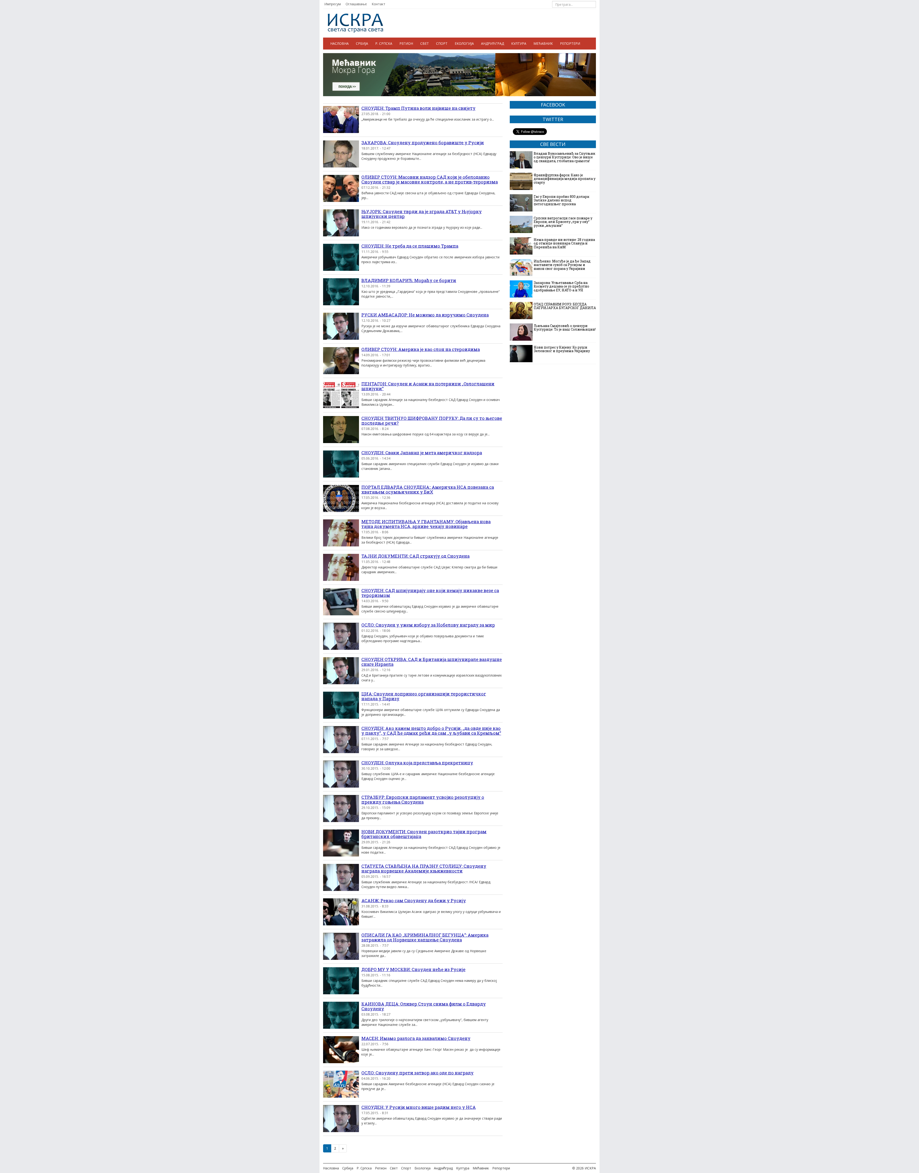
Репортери (570, 43)
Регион (406, 43)
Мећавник (543, 43)
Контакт (378, 4)
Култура (518, 43)
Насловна (339, 43)
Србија (362, 43)
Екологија (464, 43)
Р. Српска (383, 43)
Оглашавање (356, 4)
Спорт (442, 43)
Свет (424, 43)
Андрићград (492, 43)
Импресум (332, 4)
